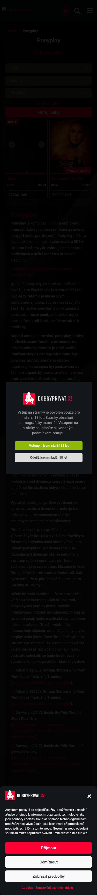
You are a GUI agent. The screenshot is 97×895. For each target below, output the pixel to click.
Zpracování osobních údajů (54, 888)
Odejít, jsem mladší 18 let (48, 457)
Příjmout (48, 848)
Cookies (27, 888)
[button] (89, 796)
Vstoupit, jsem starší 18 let (49, 446)
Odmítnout (49, 862)
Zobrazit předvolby (49, 876)
